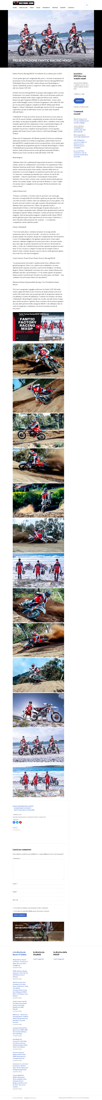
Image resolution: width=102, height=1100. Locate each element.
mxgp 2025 (43, 817)
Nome (15, 883)
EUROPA (62, 7)
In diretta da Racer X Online (19, 953)
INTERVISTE (46, 7)
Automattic (86, 1097)
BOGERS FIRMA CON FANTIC (22, 808)
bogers (16, 817)
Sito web (15, 900)
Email (15, 892)
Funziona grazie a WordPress (66, 1097)
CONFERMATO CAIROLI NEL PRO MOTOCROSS (80, 130)
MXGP (32, 7)
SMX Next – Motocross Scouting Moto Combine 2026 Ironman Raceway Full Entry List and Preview (20, 1018)
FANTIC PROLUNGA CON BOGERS (24, 810)
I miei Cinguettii (38, 959)
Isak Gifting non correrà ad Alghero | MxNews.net (80, 142)
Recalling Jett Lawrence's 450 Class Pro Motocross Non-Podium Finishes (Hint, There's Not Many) (20, 1043)
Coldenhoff (30, 817)
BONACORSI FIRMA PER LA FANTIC (23, 806)
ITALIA (38, 7)
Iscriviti (79, 101)
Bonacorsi (22, 817)
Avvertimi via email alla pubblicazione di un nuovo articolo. (31, 911)
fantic (37, 817)
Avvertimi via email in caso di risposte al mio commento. (31, 908)
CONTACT (71, 7)
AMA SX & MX (23, 7)
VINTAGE (55, 7)
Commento (17, 858)
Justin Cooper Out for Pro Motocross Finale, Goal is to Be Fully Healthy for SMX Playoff (20, 1005)
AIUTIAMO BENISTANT (81, 137)
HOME (15, 7)
